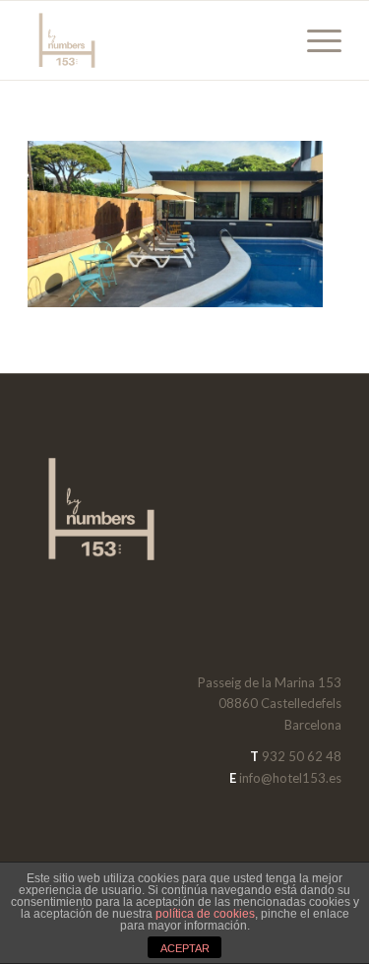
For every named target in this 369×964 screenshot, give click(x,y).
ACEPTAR (185, 948)
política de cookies (205, 914)
